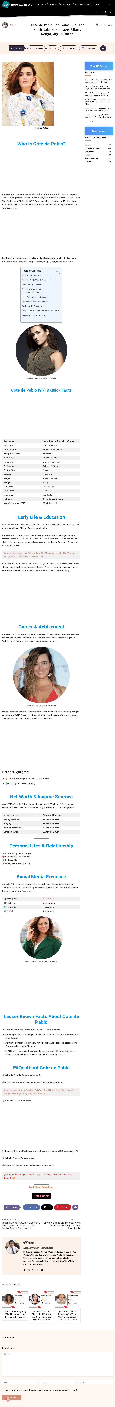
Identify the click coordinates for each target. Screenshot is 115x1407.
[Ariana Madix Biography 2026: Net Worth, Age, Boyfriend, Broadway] (15, 1299)
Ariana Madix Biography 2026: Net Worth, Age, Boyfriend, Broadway (15, 1314)
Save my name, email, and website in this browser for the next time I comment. (41, 1390)
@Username (48, 898)
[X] (110, 12)
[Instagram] (101, 12)
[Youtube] (42, 1269)
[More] (103, 48)
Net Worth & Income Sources (34, 297)
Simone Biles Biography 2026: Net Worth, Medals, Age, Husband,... (98, 81)
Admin (13, 25)
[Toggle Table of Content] (55, 271)
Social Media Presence (32, 306)
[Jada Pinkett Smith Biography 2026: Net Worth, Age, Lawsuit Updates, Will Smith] (68, 1299)
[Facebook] (97, 12)
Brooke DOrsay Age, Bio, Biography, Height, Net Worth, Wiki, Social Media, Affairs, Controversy (21, 1225)
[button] (110, 4)
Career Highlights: (33, 292)
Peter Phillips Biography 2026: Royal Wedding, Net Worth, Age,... (98, 87)
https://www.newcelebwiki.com (38, 1248)
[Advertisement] (41, 171)
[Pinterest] (105, 12)
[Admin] (6, 25)
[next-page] (91, 122)
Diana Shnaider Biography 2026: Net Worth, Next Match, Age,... (98, 109)
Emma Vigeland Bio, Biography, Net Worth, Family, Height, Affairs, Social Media (62, 1225)
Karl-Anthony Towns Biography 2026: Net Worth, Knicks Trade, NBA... (97, 101)
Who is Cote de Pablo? (32, 275)
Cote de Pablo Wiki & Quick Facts (37, 280)
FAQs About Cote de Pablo (34, 315)
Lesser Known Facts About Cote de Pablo (40, 311)
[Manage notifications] (7, 1399)
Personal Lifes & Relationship (35, 302)
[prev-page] (87, 122)
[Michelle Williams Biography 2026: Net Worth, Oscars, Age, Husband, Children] (41, 1299)
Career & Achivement (31, 289)
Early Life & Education (31, 285)
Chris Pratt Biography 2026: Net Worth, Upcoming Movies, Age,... (97, 94)
